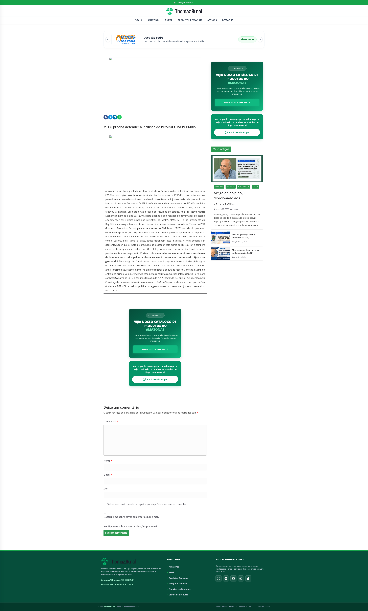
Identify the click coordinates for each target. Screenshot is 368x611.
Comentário (110, 421)
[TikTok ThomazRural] (248, 578)
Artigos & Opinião (178, 583)
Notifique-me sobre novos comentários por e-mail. (131, 516)
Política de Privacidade (225, 607)
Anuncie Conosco (263, 607)
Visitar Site (247, 39)
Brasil (168, 20)
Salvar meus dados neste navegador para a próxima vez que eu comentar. (147, 504)
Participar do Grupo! (157, 379)
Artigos (212, 20)
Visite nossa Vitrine (153, 349)
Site (105, 488)
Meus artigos (243, 187)
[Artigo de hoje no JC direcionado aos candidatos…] (237, 168)
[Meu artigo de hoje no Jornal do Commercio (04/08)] (220, 254)
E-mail (107, 474)
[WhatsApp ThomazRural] (241, 578)
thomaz (235, 209)
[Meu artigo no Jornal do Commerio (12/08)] (220, 238)
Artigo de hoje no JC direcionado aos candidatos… (230, 198)
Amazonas (154, 20)
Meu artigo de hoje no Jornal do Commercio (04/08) (245, 251)
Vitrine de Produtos (178, 594)
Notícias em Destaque (180, 589)
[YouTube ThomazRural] (233, 578)
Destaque (227, 20)
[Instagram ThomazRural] (218, 578)
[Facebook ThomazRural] (226, 578)
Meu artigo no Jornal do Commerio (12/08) (243, 236)
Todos (255, 187)
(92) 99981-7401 (127, 580)
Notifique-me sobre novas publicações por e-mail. (130, 526)
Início (138, 20)
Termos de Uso (245, 607)
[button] (105, 117)
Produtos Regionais (190, 20)
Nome (107, 460)
